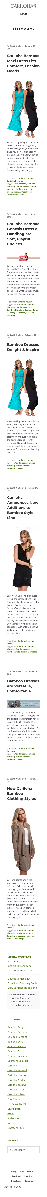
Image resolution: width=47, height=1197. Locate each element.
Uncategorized (15, 1127)
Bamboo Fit (14, 1051)
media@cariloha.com (19, 965)
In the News (14, 1118)
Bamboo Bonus (16, 1041)
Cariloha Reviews (15, 181)
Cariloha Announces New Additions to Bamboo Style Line (22, 507)
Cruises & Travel (16, 1103)
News (10, 1123)
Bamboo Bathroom (18, 1032)
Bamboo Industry (17, 1056)
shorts (33, 936)
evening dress (13, 192)
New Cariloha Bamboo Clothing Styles (21, 793)
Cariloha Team (15, 1089)
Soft (16, 938)
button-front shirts (25, 933)
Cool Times (13, 1099)
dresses (28, 189)
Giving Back (13, 1108)
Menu (23, 14)
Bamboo (22, 183)
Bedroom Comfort (17, 1060)
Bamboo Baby (15, 1027)
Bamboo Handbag (15, 310)
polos (26, 936)
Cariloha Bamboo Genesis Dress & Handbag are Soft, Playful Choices (23, 234)
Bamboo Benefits (17, 1036)
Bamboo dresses (24, 307)
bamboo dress (22, 186)
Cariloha (19, 189)
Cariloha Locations (17, 1075)
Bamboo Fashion (16, 1046)
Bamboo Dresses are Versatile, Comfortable (23, 686)
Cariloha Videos (16, 1094)
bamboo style (13, 652)
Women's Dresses (15, 194)
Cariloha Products (25, 178)
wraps (21, 938)
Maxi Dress (26, 192)
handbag (11, 315)
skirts (10, 938)
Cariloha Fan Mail (17, 1070)
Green (10, 1113)
